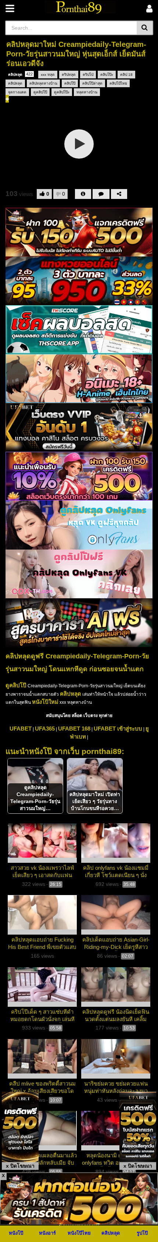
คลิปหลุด (20, 74)
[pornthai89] (80, 7)
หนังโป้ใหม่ (45, 702)
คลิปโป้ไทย (118, 83)
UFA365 (45, 728)
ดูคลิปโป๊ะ (61, 92)
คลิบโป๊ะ (106, 75)
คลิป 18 (126, 75)
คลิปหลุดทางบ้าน (43, 83)
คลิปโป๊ (69, 83)
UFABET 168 (74, 728)
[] (145, 28)
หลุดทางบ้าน (86, 92)
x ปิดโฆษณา (20, 1166)
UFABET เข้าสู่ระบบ (118, 728)
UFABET (21, 728)
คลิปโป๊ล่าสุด (92, 83)
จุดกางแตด (17, 92)
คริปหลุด (69, 75)
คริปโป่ (88, 75)
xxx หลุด (48, 75)
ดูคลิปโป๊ (40, 92)
